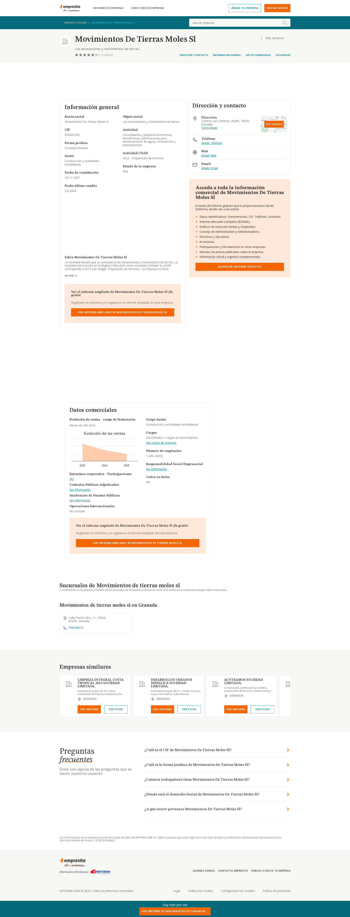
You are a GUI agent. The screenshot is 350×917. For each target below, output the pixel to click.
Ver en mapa (274, 124)
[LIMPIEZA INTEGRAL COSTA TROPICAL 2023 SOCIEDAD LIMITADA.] (68, 684)
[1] (77, 55)
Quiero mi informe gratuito (239, 266)
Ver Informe (89, 709)
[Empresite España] (71, 8)
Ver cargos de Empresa (161, 443)
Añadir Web (208, 155)
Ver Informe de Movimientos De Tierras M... (175, 911)
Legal (176, 891)
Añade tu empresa (244, 8)
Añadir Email (209, 168)
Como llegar (209, 128)
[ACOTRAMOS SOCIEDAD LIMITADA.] (215, 684)
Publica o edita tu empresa (270, 870)
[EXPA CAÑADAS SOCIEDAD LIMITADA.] (288, 684)
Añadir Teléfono (211, 143)
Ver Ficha (116, 709)
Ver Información (80, 490)
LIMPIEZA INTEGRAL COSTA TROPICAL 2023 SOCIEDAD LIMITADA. (101, 683)
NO (71, 479)
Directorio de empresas (147, 8)
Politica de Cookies (200, 891)
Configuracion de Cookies (238, 891)
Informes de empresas (108, 8)
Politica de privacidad (276, 891)
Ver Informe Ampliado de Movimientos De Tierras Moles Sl (123, 312)
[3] (85, 55)
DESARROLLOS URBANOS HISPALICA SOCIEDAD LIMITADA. (171, 683)
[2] (81, 55)
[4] (89, 55)
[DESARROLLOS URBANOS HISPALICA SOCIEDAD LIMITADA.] (142, 684)
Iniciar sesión (277, 8)
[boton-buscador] (284, 23)
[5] (93, 55)
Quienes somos (204, 870)
